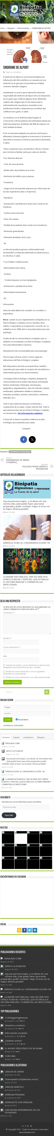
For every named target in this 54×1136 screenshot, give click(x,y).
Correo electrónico (11, 647)
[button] (27, 47)
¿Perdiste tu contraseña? (13, 725)
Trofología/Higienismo (16, 1018)
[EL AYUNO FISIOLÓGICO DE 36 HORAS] (2, 1048)
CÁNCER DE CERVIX (14, 1071)
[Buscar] (46, 692)
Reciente (6, 737)
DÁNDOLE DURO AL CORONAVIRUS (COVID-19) (26, 543)
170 (22, 1029)
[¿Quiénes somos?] (2, 1040)
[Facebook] (24, 930)
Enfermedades (23, 28)
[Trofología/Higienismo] (2, 1018)
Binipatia (11, 28)
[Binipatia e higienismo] (27, 11)
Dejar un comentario (13, 72)
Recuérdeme (23, 720)
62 (19, 1059)
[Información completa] (2, 1033)
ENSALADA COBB (12, 743)
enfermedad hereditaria (20, 452)
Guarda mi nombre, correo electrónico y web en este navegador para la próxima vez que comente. (26, 666)
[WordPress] (35, 930)
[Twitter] (29, 930)
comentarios (28, 737)
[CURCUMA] (2, 1056)
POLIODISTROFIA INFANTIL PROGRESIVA (35, 467)
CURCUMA (10, 1056)
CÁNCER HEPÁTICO (14, 1087)
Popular (16, 737)
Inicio (2, 28)
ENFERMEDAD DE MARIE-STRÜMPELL (18, 460)
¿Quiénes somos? (13, 1040)
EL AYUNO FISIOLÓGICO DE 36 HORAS (23, 1048)
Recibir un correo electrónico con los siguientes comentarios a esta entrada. (24, 672)
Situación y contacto (15, 1025)
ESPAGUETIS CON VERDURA (18, 1102)
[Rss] (19, 930)
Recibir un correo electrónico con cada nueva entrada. (28, 677)
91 (19, 1051)
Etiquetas (41, 737)
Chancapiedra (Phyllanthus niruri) (21, 1079)
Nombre (7, 638)
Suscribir (9, 815)
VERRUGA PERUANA (14, 1094)
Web (5, 656)
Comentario (8, 613)
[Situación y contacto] (2, 1025)
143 (24, 1036)
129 (24, 1044)
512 (23, 1021)
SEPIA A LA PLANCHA (14, 751)
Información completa (16, 1033)
